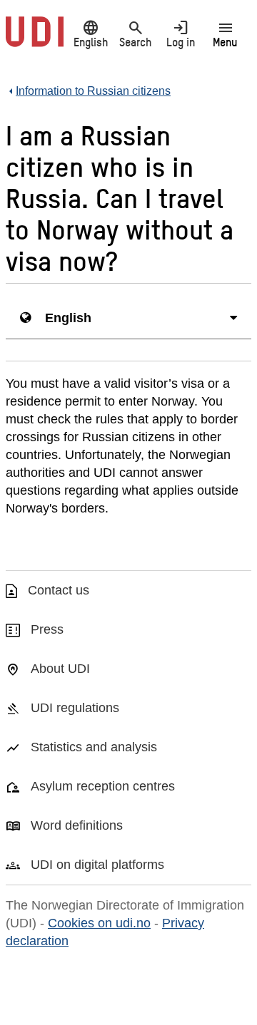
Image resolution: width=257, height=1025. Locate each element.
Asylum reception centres (103, 786)
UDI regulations (75, 708)
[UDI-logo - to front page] (35, 39)
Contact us (58, 590)
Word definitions (77, 825)
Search (135, 33)
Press (47, 629)
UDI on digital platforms (97, 864)
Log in (180, 33)
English (91, 33)
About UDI (60, 668)
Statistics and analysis (94, 747)
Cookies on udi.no (99, 923)
